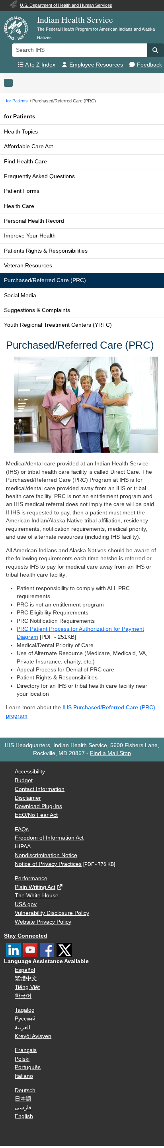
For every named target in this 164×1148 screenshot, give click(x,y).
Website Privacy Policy (43, 922)
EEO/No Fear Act (36, 815)
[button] (156, 50)
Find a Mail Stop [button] (110, 753)
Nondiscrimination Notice (46, 855)
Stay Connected (25, 936)
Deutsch (25, 1090)
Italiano (24, 1076)
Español (25, 970)
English (24, 1116)
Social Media (20, 295)
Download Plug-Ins (38, 806)
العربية (22, 1027)
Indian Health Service (75, 19)
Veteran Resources (28, 266)
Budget (24, 780)
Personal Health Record (34, 221)
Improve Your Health (30, 236)
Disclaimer (28, 798)
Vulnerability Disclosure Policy (52, 913)
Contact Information (39, 789)
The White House (37, 896)
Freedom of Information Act (49, 838)
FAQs (22, 829)
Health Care (19, 206)
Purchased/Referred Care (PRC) (45, 280)
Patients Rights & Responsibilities (46, 251)
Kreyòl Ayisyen (33, 1036)
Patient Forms (21, 191)
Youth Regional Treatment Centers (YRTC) (58, 325)
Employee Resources (96, 65)
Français (26, 1050)
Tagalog (25, 1010)
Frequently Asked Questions (39, 176)
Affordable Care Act (28, 146)
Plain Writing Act (35, 887)
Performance (31, 878)
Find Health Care (25, 162)
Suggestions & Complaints (37, 310)
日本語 (23, 1099)
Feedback (149, 65)
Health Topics (21, 132)
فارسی (23, 1108)
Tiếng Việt (27, 987)
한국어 (23, 996)
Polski (22, 1059)
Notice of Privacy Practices (48, 864)
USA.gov (26, 904)
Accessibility (30, 772)
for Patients (19, 117)
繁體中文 (26, 978)
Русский (25, 1019)
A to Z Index (40, 65)
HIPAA (23, 847)
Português (28, 1067)
